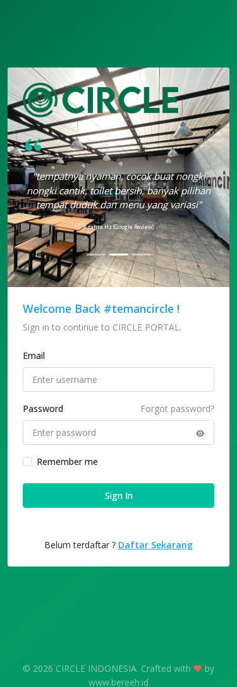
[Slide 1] (96, 254)
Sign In (119, 496)
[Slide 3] (141, 254)
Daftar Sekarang (155, 545)
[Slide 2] (118, 254)
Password (43, 408)
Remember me (67, 461)
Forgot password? (177, 408)
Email (34, 355)
